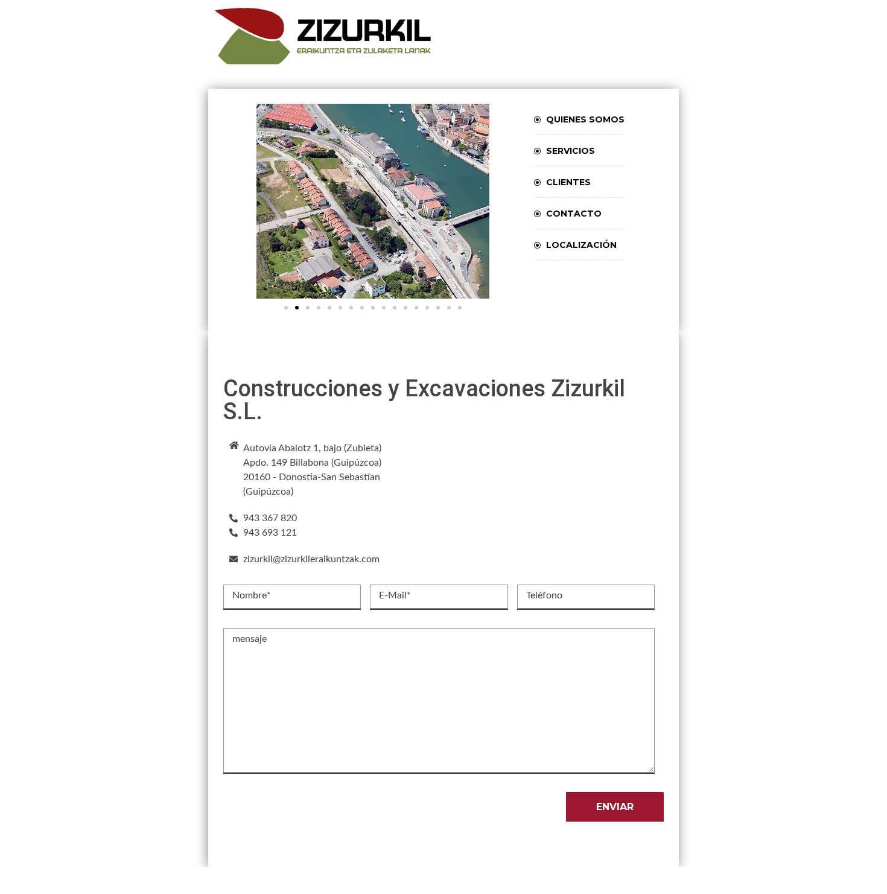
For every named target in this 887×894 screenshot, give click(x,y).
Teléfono (544, 595)
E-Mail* (395, 595)
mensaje (249, 639)
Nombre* (251, 595)
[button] (286, 307)
